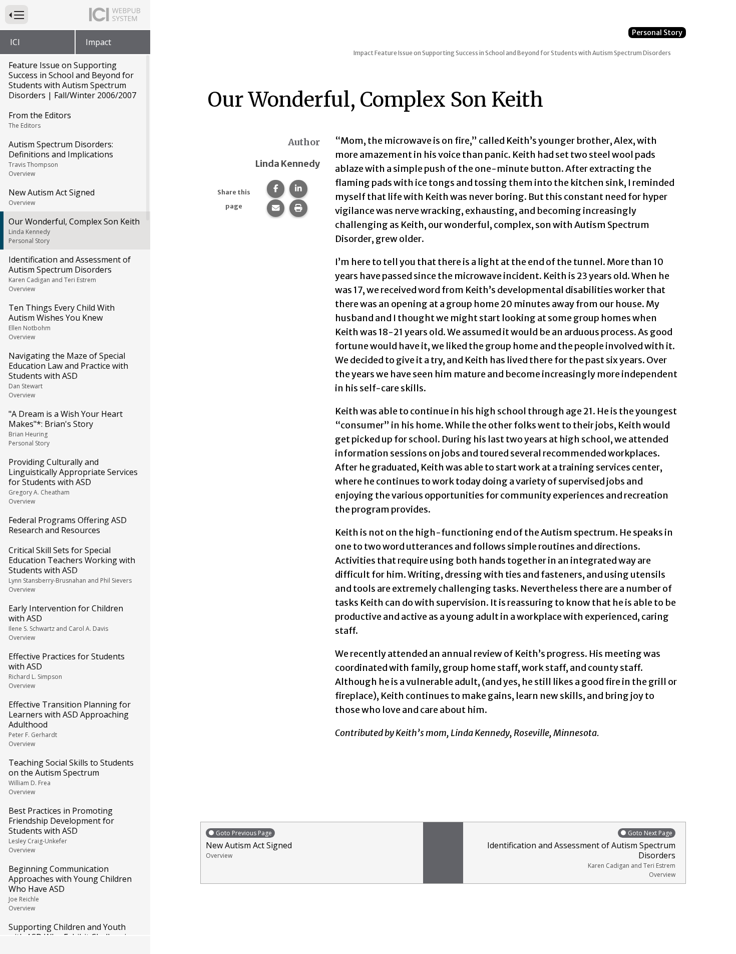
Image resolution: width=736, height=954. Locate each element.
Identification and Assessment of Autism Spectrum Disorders (70, 273)
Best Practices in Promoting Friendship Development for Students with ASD (61, 829)
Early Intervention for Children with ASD (66, 622)
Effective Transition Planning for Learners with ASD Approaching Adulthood (70, 723)
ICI (15, 42)
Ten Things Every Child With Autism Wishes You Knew (62, 321)
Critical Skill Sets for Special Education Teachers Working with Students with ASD (72, 569)
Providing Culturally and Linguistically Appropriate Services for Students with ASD (73, 481)
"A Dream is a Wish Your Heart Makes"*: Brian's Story (66, 427)
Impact (98, 42)
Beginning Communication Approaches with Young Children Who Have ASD (70, 887)
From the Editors (40, 120)
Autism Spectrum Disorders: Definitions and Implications (61, 158)
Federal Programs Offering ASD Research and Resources (68, 525)
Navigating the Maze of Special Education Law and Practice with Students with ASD (68, 374)
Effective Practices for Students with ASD (67, 670)
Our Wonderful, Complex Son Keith (74, 230)
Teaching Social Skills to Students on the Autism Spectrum (71, 776)
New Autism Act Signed (52, 197)
